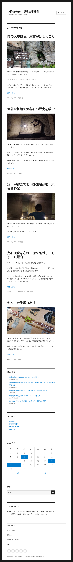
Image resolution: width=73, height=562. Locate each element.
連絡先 (9, 535)
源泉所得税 (30, 291)
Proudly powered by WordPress (34, 556)
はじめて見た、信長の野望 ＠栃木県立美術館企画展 (27, 401)
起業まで (12, 429)
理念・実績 (11, 530)
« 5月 (17, 473)
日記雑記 (20, 98)
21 (51, 461)
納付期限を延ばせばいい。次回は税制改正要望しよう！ (28, 390)
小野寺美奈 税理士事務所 (24, 11)
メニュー (61, 13)
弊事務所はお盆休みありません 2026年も (24, 377)
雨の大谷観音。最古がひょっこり (31, 36)
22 (11, 465)
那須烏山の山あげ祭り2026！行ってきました (24, 396)
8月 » (45, 473)
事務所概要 (11, 526)
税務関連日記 (21, 291)
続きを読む (11, 93)
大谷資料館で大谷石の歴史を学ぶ (31, 109)
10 (24, 457)
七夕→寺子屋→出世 (21, 303)
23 (17, 465)
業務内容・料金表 (13, 540)
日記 (8, 544)
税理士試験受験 (14, 427)
